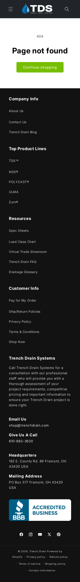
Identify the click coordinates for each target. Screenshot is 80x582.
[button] (67, 9)
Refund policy (59, 556)
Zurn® (13, 202)
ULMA (13, 192)
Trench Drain (37, 551)
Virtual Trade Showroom (28, 252)
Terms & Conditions (24, 332)
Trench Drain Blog (23, 132)
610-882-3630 (21, 441)
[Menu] (11, 9)
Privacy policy (36, 556)
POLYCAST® (19, 182)
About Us (16, 111)
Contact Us (17, 122)
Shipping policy (55, 563)
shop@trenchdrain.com (29, 425)
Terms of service (29, 563)
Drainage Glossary (23, 272)
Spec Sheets (19, 230)
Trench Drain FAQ (23, 262)
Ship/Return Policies (24, 311)
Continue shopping (40, 67)
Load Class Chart (22, 242)
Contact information (42, 570)
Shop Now (17, 342)
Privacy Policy (20, 321)
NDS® (13, 172)
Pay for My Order (22, 300)
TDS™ (14, 161)
